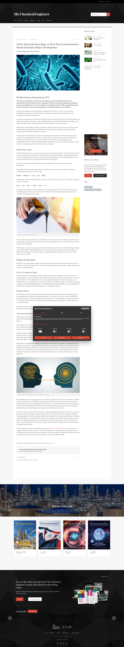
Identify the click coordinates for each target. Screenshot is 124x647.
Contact (58, 633)
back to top (104, 576)
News (20, 20)
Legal (46, 633)
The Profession (22, 39)
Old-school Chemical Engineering (98, 38)
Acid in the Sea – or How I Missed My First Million (100, 53)
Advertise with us (75, 633)
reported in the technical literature (58, 428)
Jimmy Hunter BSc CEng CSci (36, 449)
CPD (43, 20)
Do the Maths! (97, 67)
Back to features (21, 457)
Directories (49, 20)
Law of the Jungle (98, 45)
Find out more (96, 151)
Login (109, 1)
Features (26, 20)
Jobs (38, 20)
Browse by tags (66, 633)
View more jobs (32, 611)
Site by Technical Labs (62, 639)
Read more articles (28, 460)
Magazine (33, 20)
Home (15, 20)
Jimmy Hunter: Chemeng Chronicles (93, 190)
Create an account (100, 175)
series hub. (52, 443)
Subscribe (103, 1)
